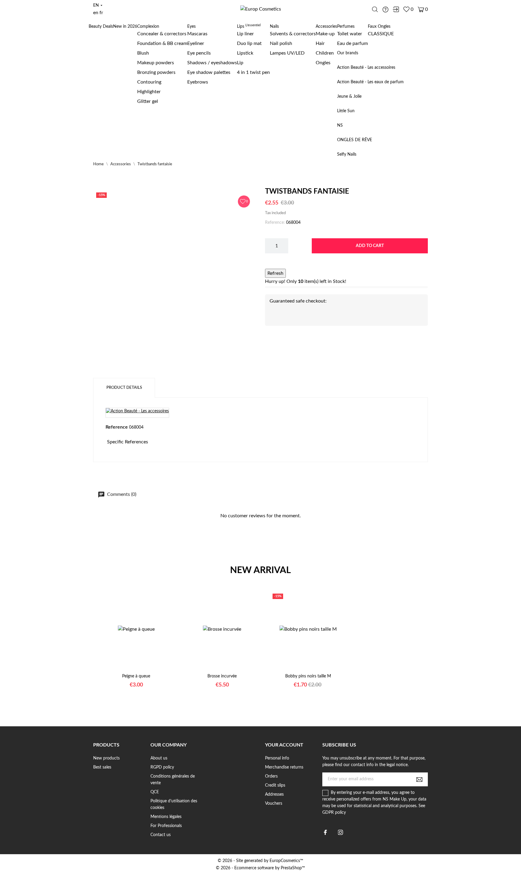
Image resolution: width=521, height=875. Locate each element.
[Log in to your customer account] (396, 9)
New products (106, 758)
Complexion (148, 26)
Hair (320, 43)
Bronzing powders (156, 72)
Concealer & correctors (161, 33)
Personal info (277, 758)
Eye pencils (199, 53)
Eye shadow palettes (208, 72)
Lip (240, 62)
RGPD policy (162, 767)
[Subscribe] (419, 779)
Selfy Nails (346, 154)
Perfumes (346, 26)
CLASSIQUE (381, 33)
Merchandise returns (284, 767)
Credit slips (275, 785)
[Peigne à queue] (129, 671)
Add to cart (370, 246)
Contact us (160, 835)
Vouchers (273, 803)
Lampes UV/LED (287, 53)
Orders (271, 776)
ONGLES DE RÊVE (354, 140)
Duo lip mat (249, 43)
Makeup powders (155, 62)
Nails (274, 26)
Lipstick (245, 53)
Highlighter (149, 91)
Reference (117, 427)
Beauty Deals (101, 26)
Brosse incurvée (222, 676)
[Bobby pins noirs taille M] (301, 671)
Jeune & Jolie (349, 96)
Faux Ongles (379, 26)
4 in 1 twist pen (253, 72)
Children (325, 53)
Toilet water (349, 33)
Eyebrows (197, 82)
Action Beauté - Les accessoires (366, 67)
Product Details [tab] (124, 388)
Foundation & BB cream (162, 43)
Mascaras (197, 33)
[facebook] (325, 832)
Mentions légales (166, 817)
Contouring (149, 82)
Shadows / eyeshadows (212, 62)
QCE (154, 792)
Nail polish (281, 43)
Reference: (275, 222)
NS (340, 125)
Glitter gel (147, 101)
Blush (143, 53)
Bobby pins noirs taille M (308, 676)
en (95, 12)
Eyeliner (195, 43)
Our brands (347, 53)
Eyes (191, 26)
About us (158, 758)
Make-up (325, 33)
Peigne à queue (136, 676)
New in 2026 (125, 26)
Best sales (102, 767)
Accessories (326, 26)
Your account (284, 745)
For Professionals (166, 826)
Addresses (274, 794)
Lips (249, 26)
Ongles (323, 62)
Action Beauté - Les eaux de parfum (370, 82)
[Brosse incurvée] (215, 671)
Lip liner (245, 33)
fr (101, 12)
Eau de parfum (352, 43)
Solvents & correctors (293, 33)
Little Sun (346, 111)
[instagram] (340, 832)
